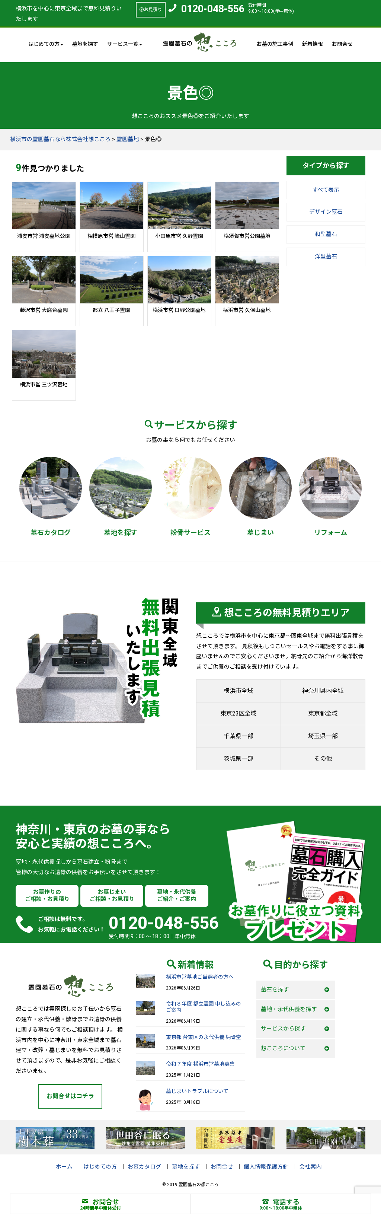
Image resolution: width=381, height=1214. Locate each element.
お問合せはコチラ (70, 1096)
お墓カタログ (144, 1166)
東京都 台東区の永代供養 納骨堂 (203, 1037)
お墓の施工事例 (275, 44)
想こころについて (283, 1048)
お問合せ (342, 44)
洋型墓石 (326, 256)
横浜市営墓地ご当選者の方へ (200, 977)
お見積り (153, 9)
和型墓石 (326, 234)
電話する (286, 1202)
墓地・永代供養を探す (289, 1009)
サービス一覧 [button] (122, 44)
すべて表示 (325, 190)
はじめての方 (100, 1166)
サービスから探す (283, 1028)
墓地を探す (85, 44)
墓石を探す (275, 989)
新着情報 (312, 44)
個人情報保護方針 (266, 1166)
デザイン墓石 (326, 211)
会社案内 (310, 1166)
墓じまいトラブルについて (197, 1091)
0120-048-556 (212, 9)
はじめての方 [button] (44, 44)
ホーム (64, 1166)
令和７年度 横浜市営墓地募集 (200, 1064)
